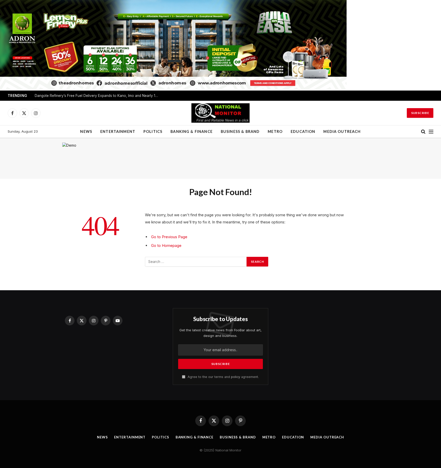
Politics (152, 131)
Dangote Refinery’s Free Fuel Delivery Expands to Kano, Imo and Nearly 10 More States (98, 96)
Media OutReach (342, 131)
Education (303, 131)
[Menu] (431, 131)
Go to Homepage (166, 245)
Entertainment (117, 131)
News (86, 131)
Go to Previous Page (169, 236)
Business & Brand (240, 131)
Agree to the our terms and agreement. (223, 377)
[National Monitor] (220, 113)
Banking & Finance (191, 131)
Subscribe (420, 113)
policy (235, 377)
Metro (275, 131)
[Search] (423, 131)
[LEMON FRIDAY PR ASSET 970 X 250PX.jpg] (173, 88)
